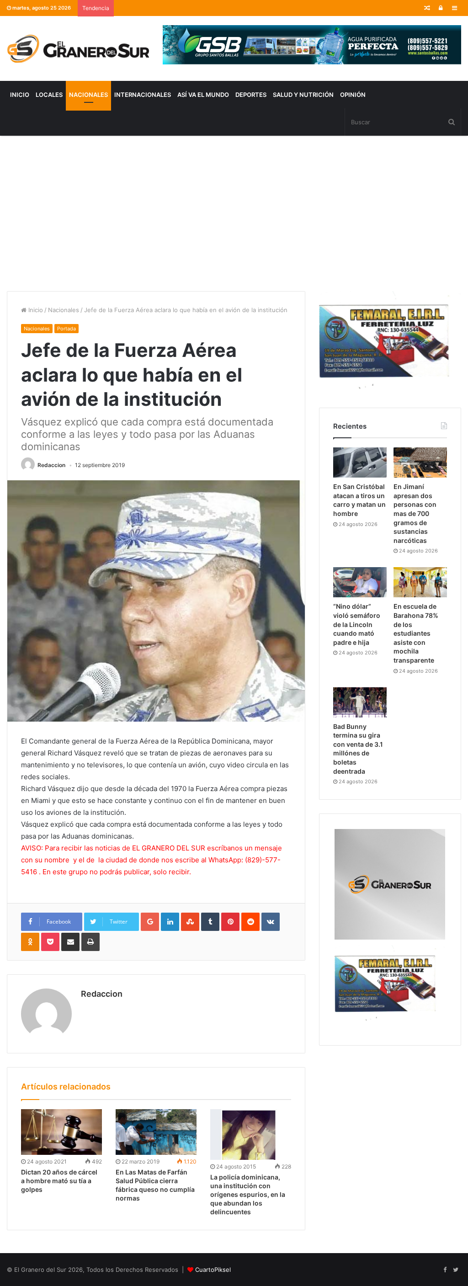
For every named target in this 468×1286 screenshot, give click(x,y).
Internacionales (142, 94)
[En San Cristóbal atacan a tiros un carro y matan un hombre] (360, 462)
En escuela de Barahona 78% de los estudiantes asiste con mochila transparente (416, 633)
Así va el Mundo (203, 94)
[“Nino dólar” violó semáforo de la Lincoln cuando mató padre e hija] (360, 582)
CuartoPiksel (213, 1269)
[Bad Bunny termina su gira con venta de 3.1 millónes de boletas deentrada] (360, 702)
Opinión (353, 94)
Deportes (250, 94)
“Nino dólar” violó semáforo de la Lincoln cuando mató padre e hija (356, 624)
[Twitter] (455, 1270)
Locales (49, 94)
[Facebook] (444, 1270)
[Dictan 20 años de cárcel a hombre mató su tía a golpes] (61, 1132)
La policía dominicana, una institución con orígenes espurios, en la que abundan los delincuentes (247, 1194)
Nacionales (88, 94)
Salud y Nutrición (303, 94)
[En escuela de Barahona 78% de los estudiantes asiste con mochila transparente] (420, 582)
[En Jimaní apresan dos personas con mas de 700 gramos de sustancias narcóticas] (420, 462)
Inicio (19, 94)
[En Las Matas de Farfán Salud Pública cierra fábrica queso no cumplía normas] (156, 1132)
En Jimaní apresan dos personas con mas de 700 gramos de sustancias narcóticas (415, 513)
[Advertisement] (234, 213)
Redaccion (51, 465)
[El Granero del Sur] (78, 48)
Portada (66, 328)
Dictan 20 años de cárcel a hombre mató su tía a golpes (59, 1180)
